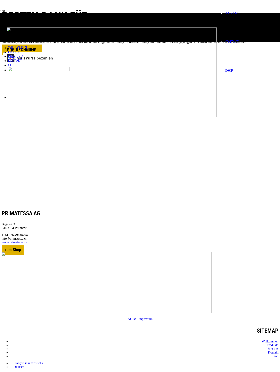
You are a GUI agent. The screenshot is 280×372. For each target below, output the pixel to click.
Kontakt (273, 352)
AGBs (132, 319)
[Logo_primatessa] (107, 312)
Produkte (272, 345)
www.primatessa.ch (14, 242)
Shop (275, 356)
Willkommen (270, 341)
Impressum (145, 319)
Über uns (272, 348)
